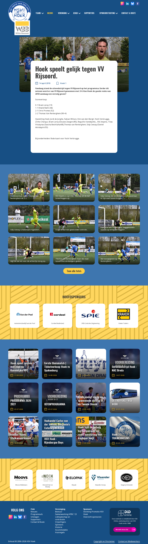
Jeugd (75, 13)
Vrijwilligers (60, 522)
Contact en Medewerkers (129, 541)
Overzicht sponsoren (92, 517)
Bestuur (58, 511)
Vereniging (62, 13)
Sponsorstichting (107, 13)
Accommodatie (61, 530)
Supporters (89, 13)
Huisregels (60, 532)
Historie (58, 527)
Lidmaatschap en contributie (62, 518)
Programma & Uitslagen (37, 515)
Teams (38, 13)
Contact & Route (128, 13)
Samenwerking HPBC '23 (66, 514)
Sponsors (59, 524)
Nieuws (50, 13)
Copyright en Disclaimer (104, 541)
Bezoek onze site (122, 529)
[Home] (19, 9)
